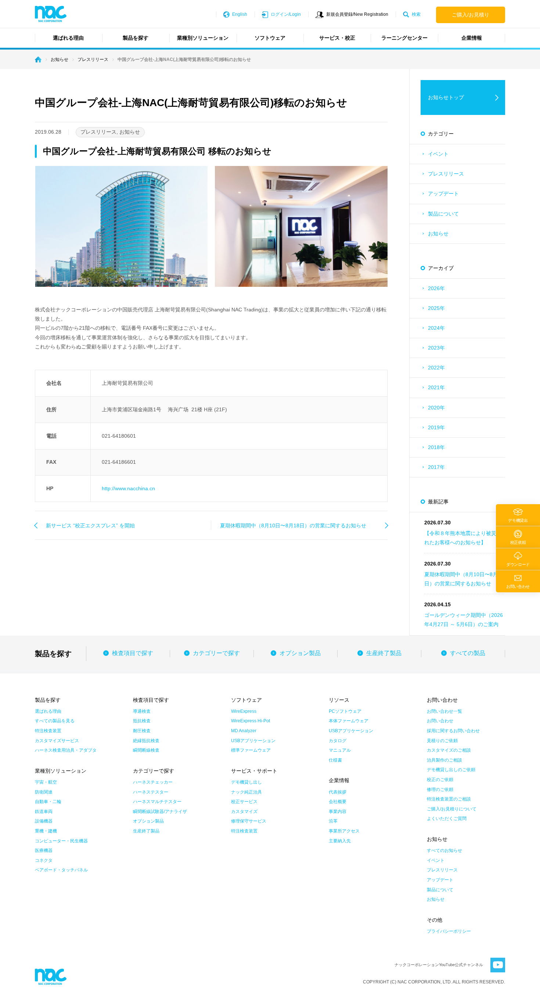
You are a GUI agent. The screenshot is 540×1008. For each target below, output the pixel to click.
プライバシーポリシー (449, 931)
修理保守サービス (248, 821)
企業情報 (471, 38)
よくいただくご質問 (447, 818)
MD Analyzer (243, 730)
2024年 (436, 328)
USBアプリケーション (253, 740)
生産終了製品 (384, 653)
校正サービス (244, 801)
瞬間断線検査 (146, 750)
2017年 (436, 467)
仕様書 (335, 760)
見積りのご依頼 (442, 740)
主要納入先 (340, 840)
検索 (416, 14)
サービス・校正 (337, 38)
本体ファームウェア (348, 720)
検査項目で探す (132, 653)
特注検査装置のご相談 (449, 799)
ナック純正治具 (246, 792)
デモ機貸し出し (246, 782)
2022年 (436, 368)
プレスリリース (446, 174)
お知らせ (438, 233)
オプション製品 (300, 653)
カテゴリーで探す (216, 653)
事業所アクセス (344, 831)
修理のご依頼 (440, 789)
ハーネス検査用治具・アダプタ (66, 750)
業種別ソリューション (202, 38)
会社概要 (337, 801)
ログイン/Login (286, 14)
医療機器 (44, 850)
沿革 (333, 821)
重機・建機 (46, 831)
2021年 (436, 387)
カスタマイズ (244, 811)
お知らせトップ (446, 97)
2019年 (436, 427)
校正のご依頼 (440, 779)
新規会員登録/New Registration (357, 14)
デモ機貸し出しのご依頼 (451, 769)
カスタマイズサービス (57, 740)
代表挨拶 (337, 792)
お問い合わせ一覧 (444, 711)
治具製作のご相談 (444, 760)
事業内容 (337, 811)
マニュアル (340, 750)
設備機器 (44, 821)
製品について (443, 214)
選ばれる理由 (68, 38)
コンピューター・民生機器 (61, 840)
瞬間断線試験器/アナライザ (160, 811)
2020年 (436, 408)
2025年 (436, 308)
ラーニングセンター (404, 38)
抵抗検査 (142, 720)
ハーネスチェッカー (153, 782)
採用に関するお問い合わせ (453, 730)
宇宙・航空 (46, 782)
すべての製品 (467, 653)
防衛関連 (44, 792)
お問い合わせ (440, 720)
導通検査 (142, 711)
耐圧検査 (142, 730)
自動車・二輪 (48, 801)
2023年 (436, 348)
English (239, 14)
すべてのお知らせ (444, 850)
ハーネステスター (150, 792)
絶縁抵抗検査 (146, 740)
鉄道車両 (44, 811)
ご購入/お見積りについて (451, 809)
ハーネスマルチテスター (157, 801)
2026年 (436, 288)
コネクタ (44, 860)
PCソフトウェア (345, 711)
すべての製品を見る (55, 720)
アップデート (443, 193)
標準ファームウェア (251, 750)
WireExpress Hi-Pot (250, 720)
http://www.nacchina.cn (128, 488)
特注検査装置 (48, 730)
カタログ (337, 740)
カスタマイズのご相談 (449, 750)
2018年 (436, 447)
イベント (438, 154)
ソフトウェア (270, 38)
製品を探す (135, 38)
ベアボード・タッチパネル (61, 869)
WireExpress (243, 711)
